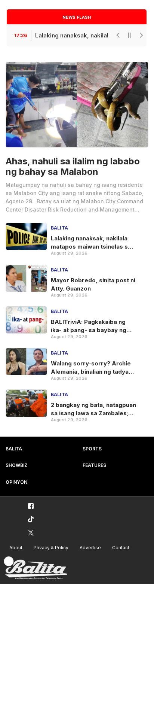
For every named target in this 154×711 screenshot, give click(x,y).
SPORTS (92, 449)
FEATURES (94, 465)
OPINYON (16, 482)
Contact (120, 547)
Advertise (90, 547)
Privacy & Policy (51, 547)
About (15, 547)
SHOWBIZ (16, 465)
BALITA (14, 449)
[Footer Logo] (35, 568)
